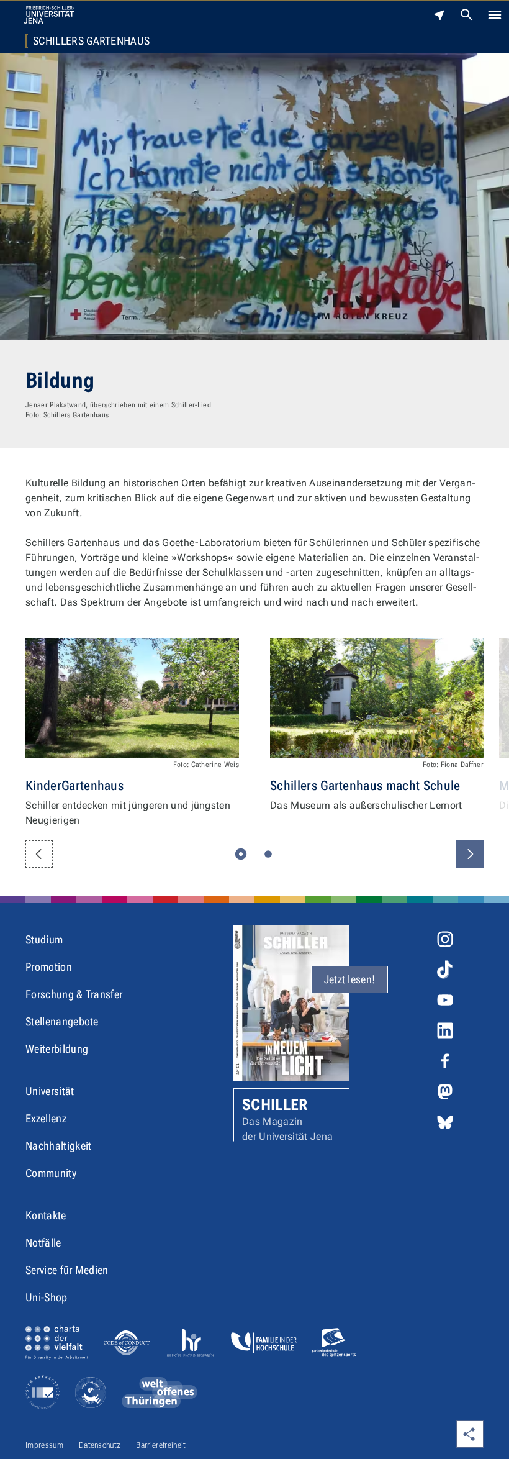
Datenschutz (100, 1445)
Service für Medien (67, 1269)
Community (50, 1172)
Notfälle (43, 1242)
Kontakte (45, 1215)
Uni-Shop (46, 1297)
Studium (44, 939)
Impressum (44, 1445)
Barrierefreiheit (161, 1445)
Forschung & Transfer (73, 994)
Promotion (48, 966)
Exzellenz (45, 1118)
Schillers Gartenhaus (91, 41)
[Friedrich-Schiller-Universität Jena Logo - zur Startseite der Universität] (49, 15)
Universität (49, 1091)
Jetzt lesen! (350, 979)
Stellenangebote (62, 1021)
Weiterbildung (56, 1048)
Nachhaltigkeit (58, 1145)
